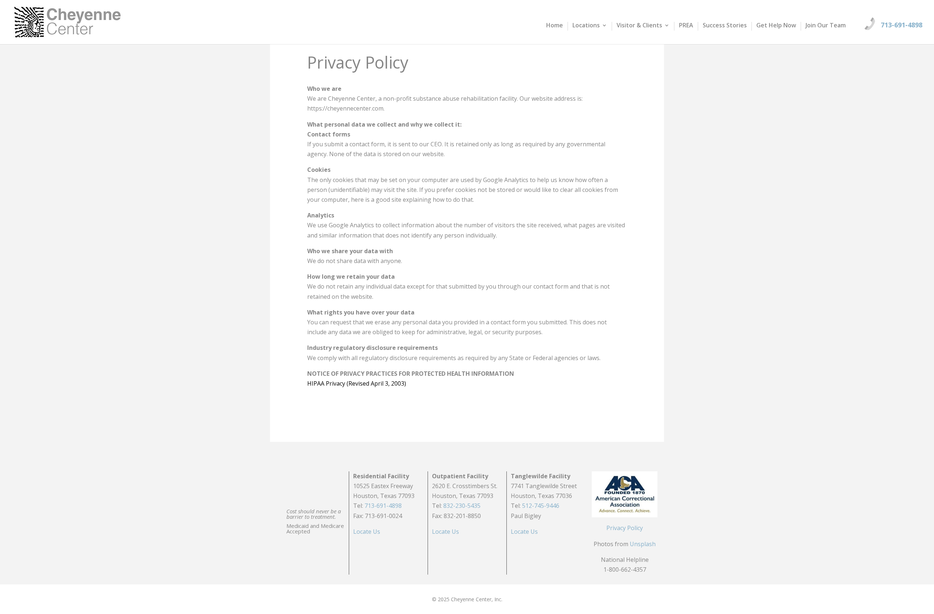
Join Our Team (826, 26)
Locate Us (366, 532)
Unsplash (643, 544)
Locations (586, 26)
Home (554, 26)
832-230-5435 (461, 506)
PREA (686, 26)
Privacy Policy (624, 528)
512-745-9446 (540, 506)
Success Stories (725, 26)
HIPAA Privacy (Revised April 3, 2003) (356, 383)
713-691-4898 (901, 24)
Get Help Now (776, 26)
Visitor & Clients (639, 26)
